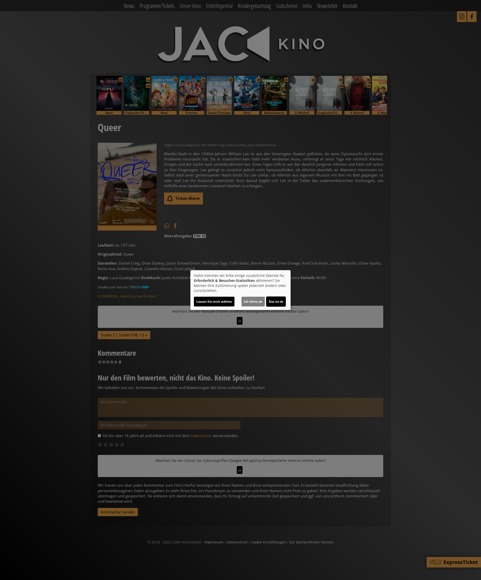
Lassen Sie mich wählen (214, 301)
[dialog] (240, 290)
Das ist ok (276, 301)
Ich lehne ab (253, 301)
